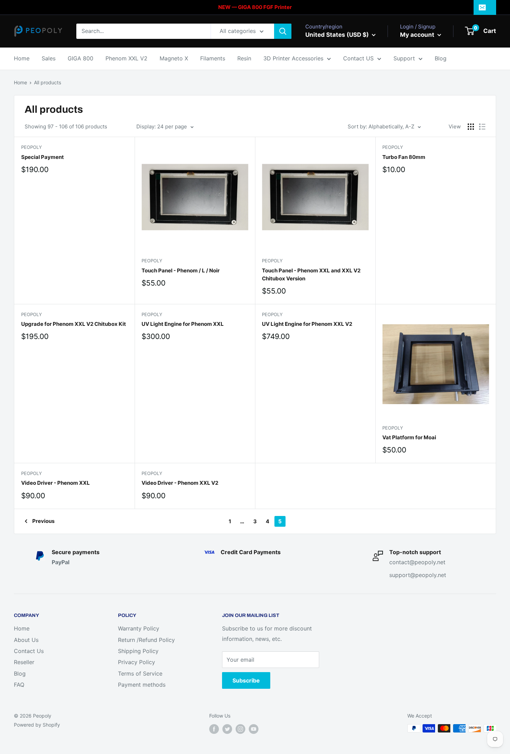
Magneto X (174, 58)
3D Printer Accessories (293, 58)
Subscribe (246, 680)
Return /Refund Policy (146, 639)
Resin (244, 58)
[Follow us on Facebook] (214, 729)
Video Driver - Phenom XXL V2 (180, 483)
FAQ (19, 684)
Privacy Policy (136, 662)
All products (47, 82)
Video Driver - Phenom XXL (55, 483)
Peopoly (31, 147)
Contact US (358, 58)
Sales (49, 58)
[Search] (282, 31)
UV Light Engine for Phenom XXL (183, 324)
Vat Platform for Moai (409, 437)
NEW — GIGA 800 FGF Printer (255, 7)
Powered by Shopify (37, 725)
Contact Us (29, 650)
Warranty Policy (138, 628)
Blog (441, 58)
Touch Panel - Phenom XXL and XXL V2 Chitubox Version (311, 274)
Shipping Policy (138, 650)
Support (404, 58)
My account (418, 34)
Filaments (212, 58)
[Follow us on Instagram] (240, 729)
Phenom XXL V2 (126, 58)
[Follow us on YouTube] (253, 729)
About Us (26, 639)
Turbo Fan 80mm (403, 157)
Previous (43, 521)
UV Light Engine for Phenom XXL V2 (307, 324)
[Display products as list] (482, 127)
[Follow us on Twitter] (227, 729)
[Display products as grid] (471, 127)
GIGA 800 (80, 58)
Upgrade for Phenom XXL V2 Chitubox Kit (73, 324)
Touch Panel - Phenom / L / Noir (181, 270)
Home (21, 58)
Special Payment (42, 157)
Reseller (24, 662)
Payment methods (141, 684)
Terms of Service (140, 673)
